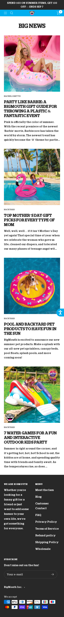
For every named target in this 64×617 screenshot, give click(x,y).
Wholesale (43, 549)
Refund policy (45, 535)
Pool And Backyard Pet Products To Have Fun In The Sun (30, 328)
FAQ (38, 515)
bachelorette (12, 96)
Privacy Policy (46, 521)
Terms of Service (47, 528)
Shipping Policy (47, 542)
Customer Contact (42, 506)
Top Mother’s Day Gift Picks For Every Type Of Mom (29, 220)
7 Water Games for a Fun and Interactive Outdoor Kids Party (30, 437)
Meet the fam (44, 490)
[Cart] (58, 13)
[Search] (11, 13)
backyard (9, 209)
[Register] (52, 574)
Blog (38, 496)
